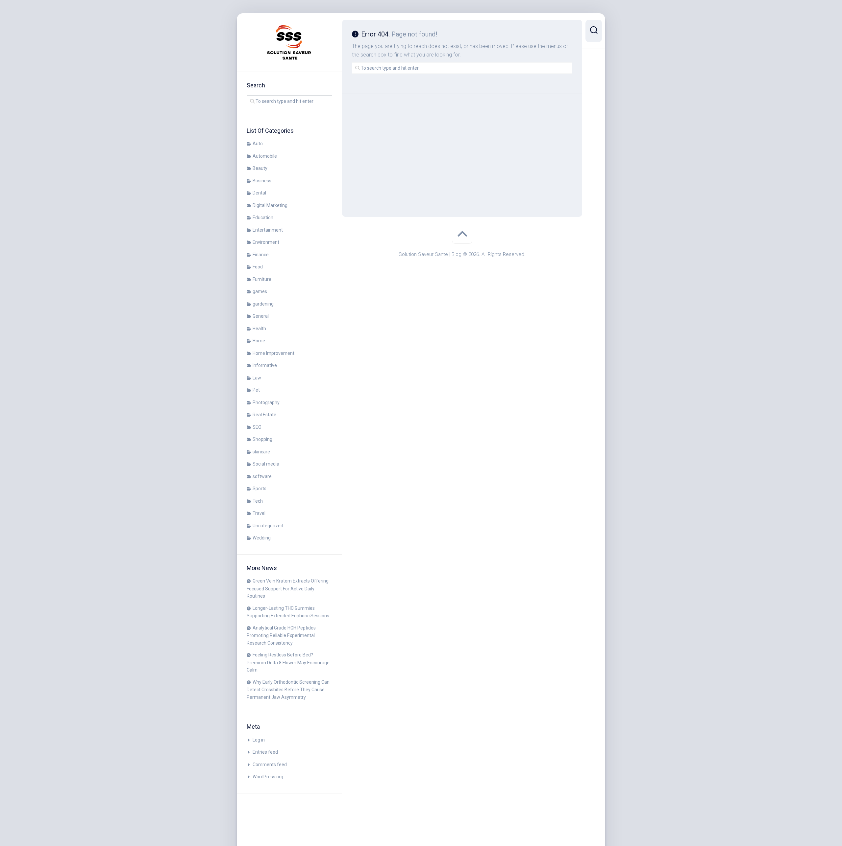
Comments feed (270, 764)
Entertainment (268, 230)
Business (262, 180)
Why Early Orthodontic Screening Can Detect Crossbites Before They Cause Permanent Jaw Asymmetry (288, 689)
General (261, 316)
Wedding (262, 537)
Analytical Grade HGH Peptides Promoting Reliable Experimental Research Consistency (281, 635)
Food (258, 266)
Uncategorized (268, 525)
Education (263, 217)
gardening (263, 304)
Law (257, 377)
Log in (259, 740)
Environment (266, 242)
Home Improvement (273, 353)
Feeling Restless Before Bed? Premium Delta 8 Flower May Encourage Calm (288, 662)
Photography (266, 402)
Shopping (262, 439)
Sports (259, 488)
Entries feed (265, 752)
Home (259, 340)
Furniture (262, 279)
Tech (258, 501)
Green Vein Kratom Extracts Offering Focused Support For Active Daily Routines (288, 588)
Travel (259, 513)
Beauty (260, 168)
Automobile (265, 156)
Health (259, 328)
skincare (261, 451)
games (260, 291)
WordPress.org (268, 776)
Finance (261, 254)
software (262, 476)
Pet (256, 390)
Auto (258, 143)
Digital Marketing (270, 205)
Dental (259, 192)
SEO (257, 427)
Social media (266, 464)
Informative (265, 365)
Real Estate (264, 414)
